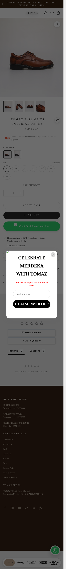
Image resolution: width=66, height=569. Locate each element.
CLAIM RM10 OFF (32, 304)
